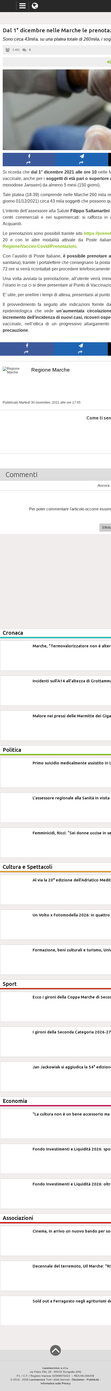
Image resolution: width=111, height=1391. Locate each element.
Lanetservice (37, 1379)
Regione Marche (50, 370)
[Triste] (81, 434)
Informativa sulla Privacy (56, 1383)
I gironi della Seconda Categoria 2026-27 (72, 1032)
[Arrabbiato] (27, 434)
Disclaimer (78, 1379)
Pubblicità (93, 1379)
